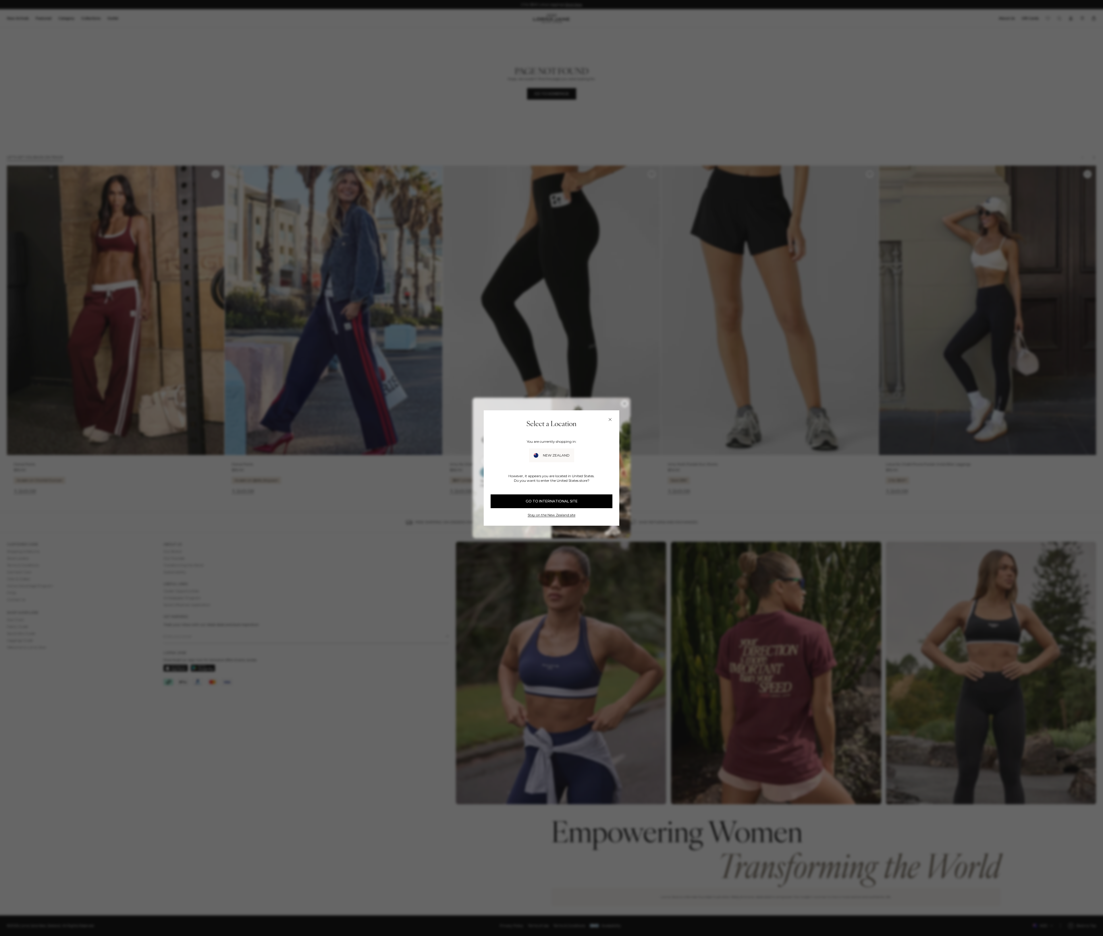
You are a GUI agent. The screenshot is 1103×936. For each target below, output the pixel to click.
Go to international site (552, 501)
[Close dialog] (610, 419)
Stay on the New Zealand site (551, 515)
